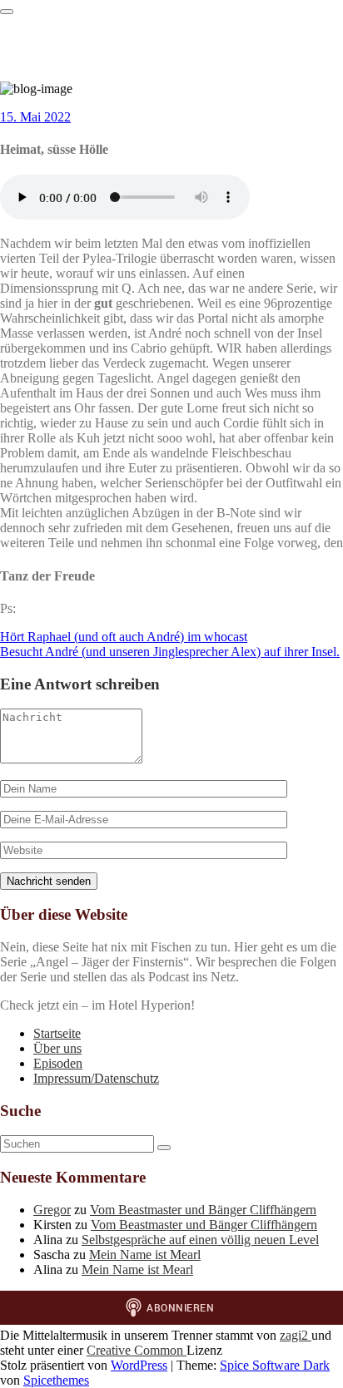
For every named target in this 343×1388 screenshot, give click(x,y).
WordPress (139, 1365)
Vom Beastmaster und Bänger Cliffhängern (203, 1210)
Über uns (57, 1048)
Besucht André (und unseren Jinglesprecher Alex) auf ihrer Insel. (170, 652)
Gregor (52, 1210)
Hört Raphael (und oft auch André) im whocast (123, 637)
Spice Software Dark (275, 1365)
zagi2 (295, 1335)
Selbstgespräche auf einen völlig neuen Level (200, 1239)
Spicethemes (56, 1380)
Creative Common (136, 1350)
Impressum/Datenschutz (96, 1078)
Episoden (57, 1063)
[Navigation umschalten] (6, 11)
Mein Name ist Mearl (145, 1254)
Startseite (57, 1033)
